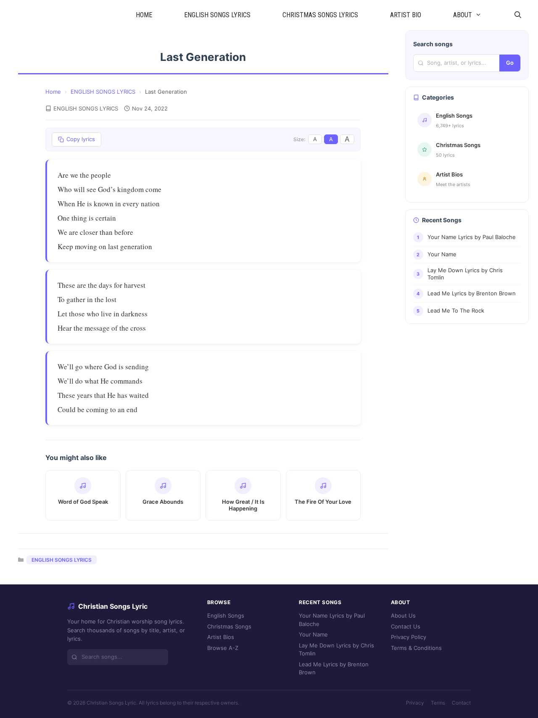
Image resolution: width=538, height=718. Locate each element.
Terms (438, 703)
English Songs (225, 615)
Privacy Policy (408, 637)
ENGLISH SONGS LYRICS (217, 15)
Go (510, 62)
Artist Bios (220, 637)
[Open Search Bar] (517, 15)
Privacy (415, 703)
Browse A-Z (222, 647)
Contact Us (405, 626)
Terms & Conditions (416, 647)
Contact (461, 703)
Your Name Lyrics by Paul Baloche (332, 619)
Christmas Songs (229, 626)
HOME (144, 15)
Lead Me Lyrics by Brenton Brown (334, 668)
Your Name (313, 634)
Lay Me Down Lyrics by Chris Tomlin (336, 649)
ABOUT (462, 15)
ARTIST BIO (405, 15)
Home (53, 91)
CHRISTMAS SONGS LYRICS (320, 15)
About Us (403, 615)
